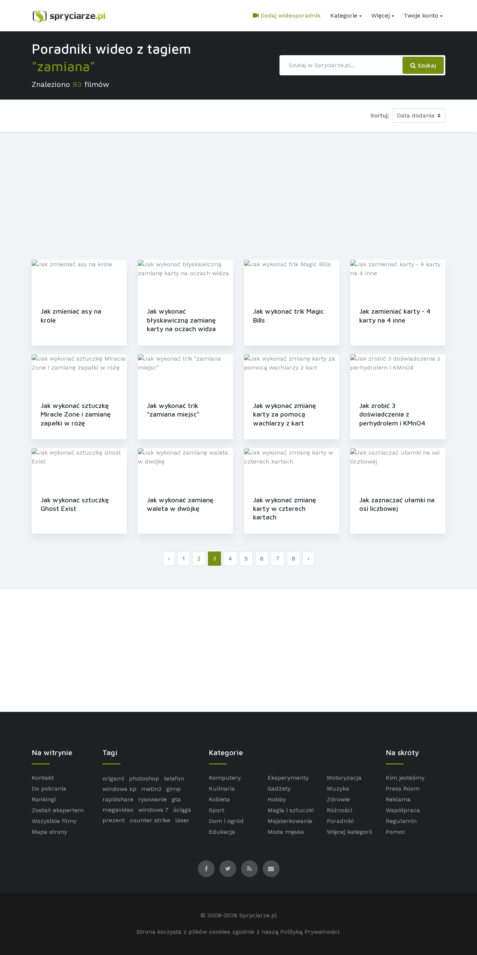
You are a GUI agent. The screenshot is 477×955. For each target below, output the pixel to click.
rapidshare (117, 799)
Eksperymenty (288, 777)
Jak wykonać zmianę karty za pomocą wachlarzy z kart (284, 414)
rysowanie (152, 799)
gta (176, 799)
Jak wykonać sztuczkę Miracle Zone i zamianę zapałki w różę (76, 414)
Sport (216, 810)
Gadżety (279, 788)
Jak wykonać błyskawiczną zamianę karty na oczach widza (181, 320)
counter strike (150, 820)
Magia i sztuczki (291, 810)
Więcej (380, 15)
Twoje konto (421, 15)
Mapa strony (49, 831)
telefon (174, 778)
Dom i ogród (226, 820)
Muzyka (338, 788)
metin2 (151, 788)
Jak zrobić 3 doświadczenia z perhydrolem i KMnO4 (392, 414)
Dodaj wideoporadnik (289, 15)
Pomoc (395, 831)
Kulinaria (222, 788)
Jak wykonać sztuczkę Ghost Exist (75, 504)
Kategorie (343, 15)
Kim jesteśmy (405, 777)
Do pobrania (49, 788)
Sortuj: (379, 115)
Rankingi (44, 799)
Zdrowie (338, 799)
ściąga (182, 809)
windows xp (119, 788)
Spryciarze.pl (258, 915)
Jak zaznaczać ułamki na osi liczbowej (397, 504)
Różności (339, 810)
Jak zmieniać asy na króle (71, 315)
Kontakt (43, 777)
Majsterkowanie (290, 820)
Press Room (403, 788)
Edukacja (222, 831)
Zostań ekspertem (58, 810)
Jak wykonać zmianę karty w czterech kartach (284, 508)
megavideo (117, 809)
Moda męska (286, 831)
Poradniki (340, 820)
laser (182, 820)
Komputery (225, 777)
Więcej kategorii (349, 831)
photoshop (144, 778)
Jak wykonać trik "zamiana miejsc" (173, 410)
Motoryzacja (344, 777)
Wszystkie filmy (54, 820)
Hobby (277, 799)
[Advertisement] (238, 194)
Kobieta (219, 799)
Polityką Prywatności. (310, 931)
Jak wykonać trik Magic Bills (288, 315)
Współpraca (403, 810)
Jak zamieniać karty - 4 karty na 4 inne (394, 315)
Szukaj (426, 65)
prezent (113, 820)
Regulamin (401, 820)
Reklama (398, 799)
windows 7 (153, 809)
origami (113, 778)
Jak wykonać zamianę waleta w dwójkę (180, 504)
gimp (173, 788)
